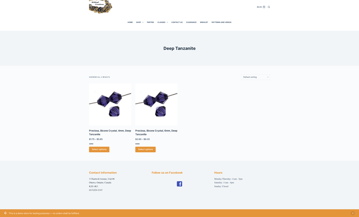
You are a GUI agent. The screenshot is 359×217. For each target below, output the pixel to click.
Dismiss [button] (353, 213)
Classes (161, 22)
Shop (138, 22)
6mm (137, 144)
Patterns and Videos (221, 22)
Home (130, 22)
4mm (91, 144)
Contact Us (177, 22)
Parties (150, 22)
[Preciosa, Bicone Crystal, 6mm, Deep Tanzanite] (156, 104)
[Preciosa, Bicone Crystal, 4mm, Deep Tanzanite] (110, 104)
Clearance (191, 22)
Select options (99, 149)
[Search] (269, 7)
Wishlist (204, 22)
